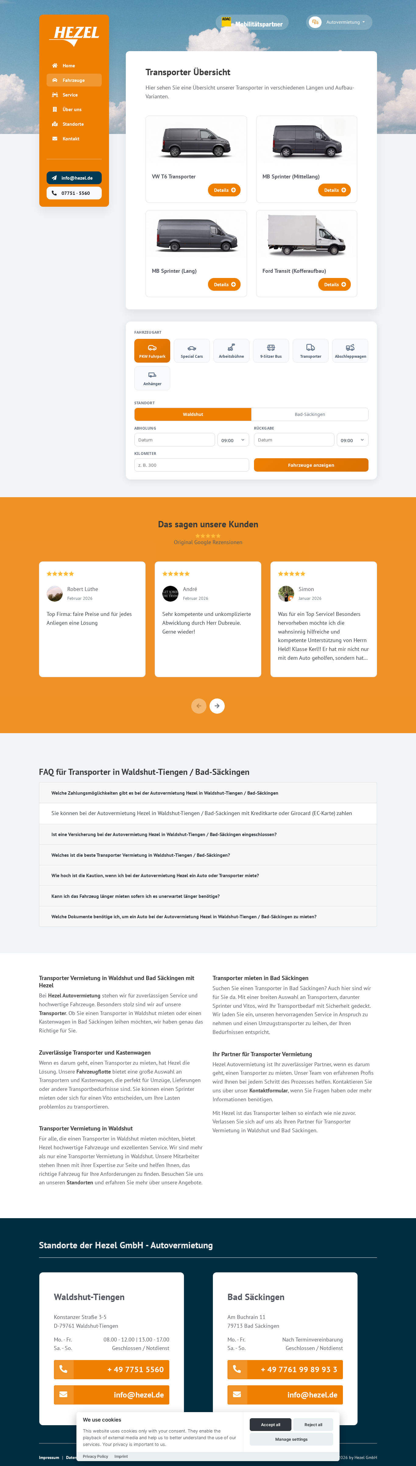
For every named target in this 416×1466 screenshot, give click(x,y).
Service (70, 95)
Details (221, 190)
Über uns (72, 109)
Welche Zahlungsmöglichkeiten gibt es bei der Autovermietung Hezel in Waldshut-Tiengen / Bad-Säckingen (164, 793)
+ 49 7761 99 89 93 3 (299, 1369)
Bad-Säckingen (310, 414)
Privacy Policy (95, 1456)
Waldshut (193, 414)
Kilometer (145, 453)
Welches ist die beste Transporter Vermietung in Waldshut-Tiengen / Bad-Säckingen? (140, 855)
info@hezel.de (139, 1395)
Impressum (49, 1457)
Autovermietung (343, 22)
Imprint (121, 1456)
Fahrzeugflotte (93, 1071)
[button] (217, 706)
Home (69, 65)
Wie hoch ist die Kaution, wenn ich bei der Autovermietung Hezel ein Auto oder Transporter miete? (155, 875)
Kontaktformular (268, 1090)
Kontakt (71, 138)
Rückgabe (264, 428)
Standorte (73, 124)
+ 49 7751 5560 (136, 1369)
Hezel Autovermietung (74, 995)
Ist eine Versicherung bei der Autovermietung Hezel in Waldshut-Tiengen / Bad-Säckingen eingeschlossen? (164, 834)
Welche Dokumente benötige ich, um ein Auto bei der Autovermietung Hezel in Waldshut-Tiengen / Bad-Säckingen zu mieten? (183, 916)
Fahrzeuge (74, 80)
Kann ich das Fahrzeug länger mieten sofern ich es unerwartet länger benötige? (135, 896)
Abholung (145, 428)
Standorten (80, 1182)
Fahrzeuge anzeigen (311, 465)
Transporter (52, 1013)
